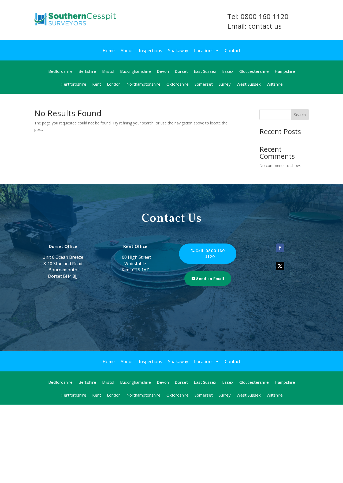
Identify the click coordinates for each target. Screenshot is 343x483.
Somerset (204, 84)
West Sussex (249, 84)
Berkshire (87, 71)
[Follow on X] (280, 266)
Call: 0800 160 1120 (210, 254)
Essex (227, 71)
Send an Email (210, 278)
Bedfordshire (60, 71)
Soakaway (178, 51)
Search (300, 114)
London (114, 84)
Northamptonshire (143, 84)
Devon (163, 71)
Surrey (225, 84)
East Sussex (205, 71)
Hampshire (285, 71)
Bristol (108, 71)
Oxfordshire (177, 84)
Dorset (181, 71)
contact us (265, 26)
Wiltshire (275, 84)
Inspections (150, 51)
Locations (204, 51)
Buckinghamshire (135, 71)
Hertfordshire (73, 84)
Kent (96, 84)
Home (109, 51)
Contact (232, 51)
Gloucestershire (254, 71)
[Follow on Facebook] (280, 248)
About (127, 51)
